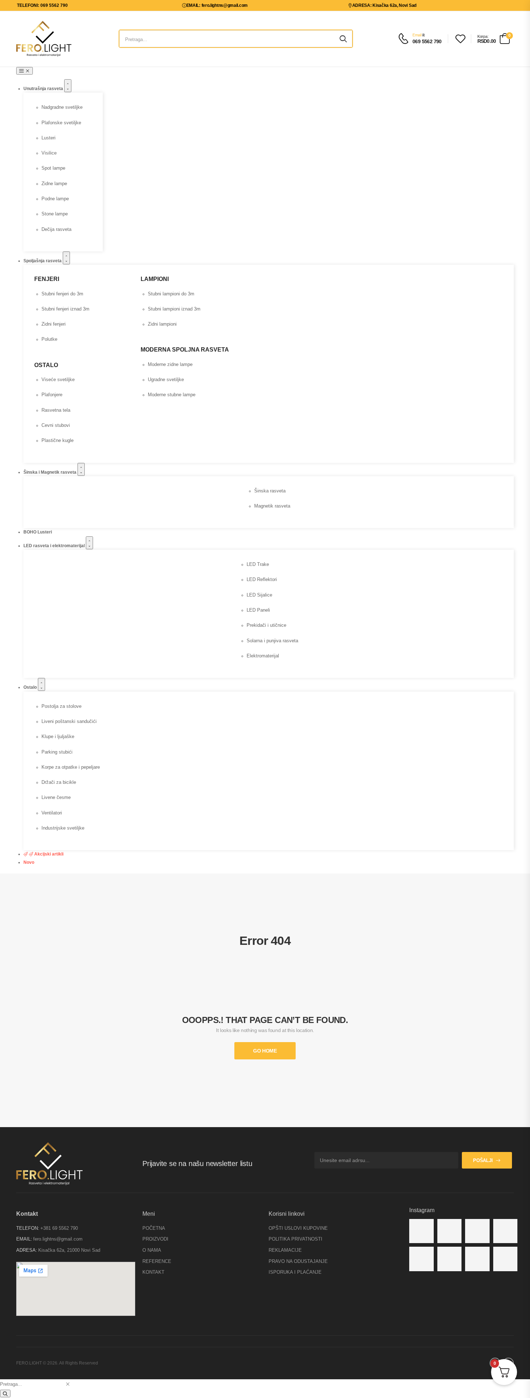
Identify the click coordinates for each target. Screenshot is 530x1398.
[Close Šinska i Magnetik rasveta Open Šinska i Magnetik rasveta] (81, 469)
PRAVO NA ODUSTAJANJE (298, 1261)
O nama (151, 1250)
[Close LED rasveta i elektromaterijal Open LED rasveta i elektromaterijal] (89, 542)
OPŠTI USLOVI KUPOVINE (298, 1228)
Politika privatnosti (295, 1239)
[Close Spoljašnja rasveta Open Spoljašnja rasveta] (66, 257)
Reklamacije (285, 1250)
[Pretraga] (5, 1393)
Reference (156, 1261)
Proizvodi (155, 1239)
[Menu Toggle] (24, 71)
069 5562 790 (427, 41)
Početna (153, 1228)
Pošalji (483, 1160)
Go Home (265, 1051)
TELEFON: (27, 1228)
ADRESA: (26, 1250)
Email (416, 35)
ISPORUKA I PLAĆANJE (295, 1272)
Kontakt (153, 1272)
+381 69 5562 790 (59, 1228)
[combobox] (32, 1384)
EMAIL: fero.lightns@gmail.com (217, 5)
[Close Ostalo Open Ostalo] (41, 684)
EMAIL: (24, 1239)
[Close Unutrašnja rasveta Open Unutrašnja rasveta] (67, 85)
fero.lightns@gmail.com (58, 1239)
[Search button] (343, 39)
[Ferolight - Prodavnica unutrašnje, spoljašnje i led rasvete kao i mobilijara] (43, 38)
